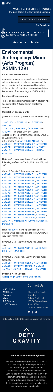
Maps (5, 298)
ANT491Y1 (41, 214)
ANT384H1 (30, 196)
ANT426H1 (30, 199)
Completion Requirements (15, 112)
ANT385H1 (41, 196)
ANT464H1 (19, 208)
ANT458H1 (19, 248)
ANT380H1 (7, 196)
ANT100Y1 (9, 122)
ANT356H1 (19, 186)
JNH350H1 (18, 221)
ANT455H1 (7, 248)
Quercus (7, 295)
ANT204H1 (34, 128)
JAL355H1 (18, 269)
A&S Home (8, 292)
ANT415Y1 (41, 147)
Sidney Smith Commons (38, 12)
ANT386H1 (7, 199)
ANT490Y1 (30, 214)
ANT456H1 (7, 205)
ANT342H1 (7, 180)
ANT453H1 (41, 202)
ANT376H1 (19, 147)
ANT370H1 (7, 193)
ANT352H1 (41, 183)
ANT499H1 (41, 217)
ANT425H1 (30, 263)
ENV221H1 (22, 122)
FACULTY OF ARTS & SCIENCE (34, 19)
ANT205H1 (19, 174)
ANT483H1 (7, 266)
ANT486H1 (7, 214)
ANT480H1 (19, 211)
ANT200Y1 (9, 128)
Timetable (46, 9)
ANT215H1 (19, 177)
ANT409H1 (30, 147)
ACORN (16, 9)
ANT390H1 (19, 199)
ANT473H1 (41, 208)
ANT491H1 (7, 217)
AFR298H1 (41, 248)
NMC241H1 (19, 251)
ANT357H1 (30, 186)
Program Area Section (13, 273)
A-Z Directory (9, 301)
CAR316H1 (7, 251)
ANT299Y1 (30, 177)
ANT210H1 (7, 177)
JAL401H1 (29, 269)
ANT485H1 (41, 211)
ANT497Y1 (19, 217)
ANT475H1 (7, 211)
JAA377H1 (7, 221)
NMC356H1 (41, 221)
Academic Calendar (26, 42)
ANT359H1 (19, 144)
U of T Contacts (10, 304)
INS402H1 (7, 153)
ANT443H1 (30, 150)
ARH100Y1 (21, 128)
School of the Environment (28, 276)
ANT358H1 (41, 186)
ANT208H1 (41, 174)
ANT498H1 (30, 217)
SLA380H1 (41, 269)
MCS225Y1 (7, 224)
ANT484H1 (30, 211)
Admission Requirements (15, 74)
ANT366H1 (41, 144)
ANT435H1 (41, 199)
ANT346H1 (7, 144)
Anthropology (8, 276)
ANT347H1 (19, 183)
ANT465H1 (30, 208)
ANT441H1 (7, 202)
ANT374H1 (7, 147)
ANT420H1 (7, 150)
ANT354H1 (7, 186)
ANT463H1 (7, 208)
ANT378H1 (41, 193)
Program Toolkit (16, 12)
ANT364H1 (30, 144)
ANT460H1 (19, 205)
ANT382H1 (19, 196)
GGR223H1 (7, 125)
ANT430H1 (19, 150)
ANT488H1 (19, 214)
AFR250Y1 (30, 221)
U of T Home (9, 289)
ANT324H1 (41, 177)
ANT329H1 (19, 263)
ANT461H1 (30, 205)
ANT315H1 (25, 141)
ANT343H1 (19, 180)
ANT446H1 (30, 202)
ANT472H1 (30, 248)
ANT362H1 (19, 190)
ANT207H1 (7, 131)
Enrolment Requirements (15, 96)
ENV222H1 (37, 122)
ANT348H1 (30, 183)
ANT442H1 (19, 202)
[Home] (25, 33)
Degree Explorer (30, 9)
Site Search (42, 25)
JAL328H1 (7, 269)
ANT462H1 (41, 205)
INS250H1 (41, 150)
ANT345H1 (41, 180)
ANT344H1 (30, 180)
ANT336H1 (37, 141)
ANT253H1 (7, 263)
